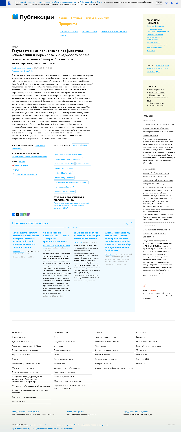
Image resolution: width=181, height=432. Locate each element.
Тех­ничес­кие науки (156, 105)
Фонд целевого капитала (23, 368)
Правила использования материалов (114, 31)
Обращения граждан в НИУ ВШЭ (26, 363)
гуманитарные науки (155, 34)
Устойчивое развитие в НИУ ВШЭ (26, 346)
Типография (141, 350)
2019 (149, 71)
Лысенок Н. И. (110, 254)
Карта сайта (68, 428)
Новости (148, 115)
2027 (158, 65)
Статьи (76, 18)
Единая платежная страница (24, 397)
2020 (167, 68)
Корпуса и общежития (21, 354)
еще (158, 71)
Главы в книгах (97, 18)
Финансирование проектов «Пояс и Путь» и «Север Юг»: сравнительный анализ (56, 237)
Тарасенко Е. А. (17, 71)
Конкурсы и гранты (103, 363)
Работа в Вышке (18, 401)
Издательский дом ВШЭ (146, 341)
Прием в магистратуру (63, 359)
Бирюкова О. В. (48, 245)
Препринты (67, 23)
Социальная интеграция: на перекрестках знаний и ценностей (156, 233)
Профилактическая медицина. (23, 68)
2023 (153, 68)
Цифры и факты (19, 337)
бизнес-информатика (155, 26)
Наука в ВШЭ (64, 35)
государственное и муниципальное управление (158, 30)
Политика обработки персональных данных (91, 425)
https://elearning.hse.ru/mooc (135, 411)
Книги (63, 18)
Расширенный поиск (89, 31)
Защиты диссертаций (104, 354)
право (149, 47)
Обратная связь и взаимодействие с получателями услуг (69, 386)
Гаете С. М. (78, 242)
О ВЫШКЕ (17, 332)
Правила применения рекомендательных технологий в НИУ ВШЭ (37, 428)
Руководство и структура (23, 341)
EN (161, 3)
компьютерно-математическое (153, 40)
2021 (162, 68)
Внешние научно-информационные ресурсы (114, 368)
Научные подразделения (105, 337)
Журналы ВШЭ (142, 359)
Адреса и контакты (36, 425)
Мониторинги (101, 346)
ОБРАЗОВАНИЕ (61, 332)
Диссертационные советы (106, 350)
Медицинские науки (157, 95)
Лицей (56, 337)
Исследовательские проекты (107, 341)
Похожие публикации (30, 223)
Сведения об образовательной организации (31, 386)
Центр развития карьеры (64, 372)
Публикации (36, 17)
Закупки (15, 359)
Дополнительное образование (67, 368)
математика (151, 45)
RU (158, 3)
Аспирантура (59, 363)
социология (157, 47)
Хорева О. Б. (28, 71)
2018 (153, 71)
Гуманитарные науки (157, 89)
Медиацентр (141, 354)
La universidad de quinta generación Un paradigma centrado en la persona (87, 235)
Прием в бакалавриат (63, 350)
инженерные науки (154, 37)
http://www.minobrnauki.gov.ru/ (25, 411)
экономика (151, 50)
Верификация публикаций (69, 31)
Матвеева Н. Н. (18, 251)
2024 (149, 68)
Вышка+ (57, 354)
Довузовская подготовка (64, 341)
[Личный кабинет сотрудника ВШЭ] (172, 3)
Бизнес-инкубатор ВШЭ (64, 376)
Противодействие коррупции (25, 372)
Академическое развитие (106, 359)
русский (22, 161)
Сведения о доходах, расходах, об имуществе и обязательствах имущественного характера (27, 379)
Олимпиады (58, 346)
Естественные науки (157, 92)
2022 (158, 68)
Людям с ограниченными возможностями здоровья (30, 391)
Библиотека (141, 337)
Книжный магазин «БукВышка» (149, 346)
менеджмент (162, 45)
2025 (167, 65)
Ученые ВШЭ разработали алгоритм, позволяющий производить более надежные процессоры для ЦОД (158, 178)
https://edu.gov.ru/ (75, 411)
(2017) (71, 205)
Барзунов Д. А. (60, 245)
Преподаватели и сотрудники (25, 350)
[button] (65, 227)
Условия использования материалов (59, 425)
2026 (162, 65)
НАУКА (98, 332)
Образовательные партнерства (67, 381)
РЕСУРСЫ (141, 332)
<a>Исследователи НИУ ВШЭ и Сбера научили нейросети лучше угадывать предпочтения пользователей (159, 129)
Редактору (171, 424)
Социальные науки (156, 103)
